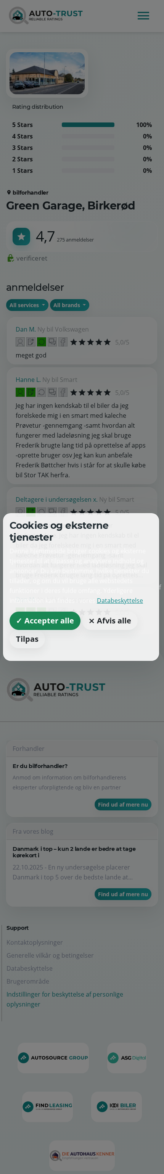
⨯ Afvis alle (109, 620)
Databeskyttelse (120, 600)
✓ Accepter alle (45, 620)
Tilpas (27, 639)
